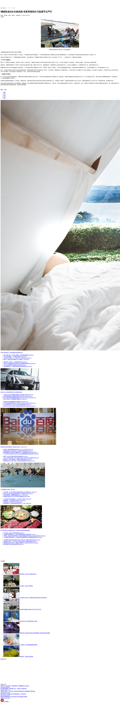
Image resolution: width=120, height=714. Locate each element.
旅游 (4, 92)
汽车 (4, 93)
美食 (4, 98)
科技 (4, 95)
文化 (4, 96)
